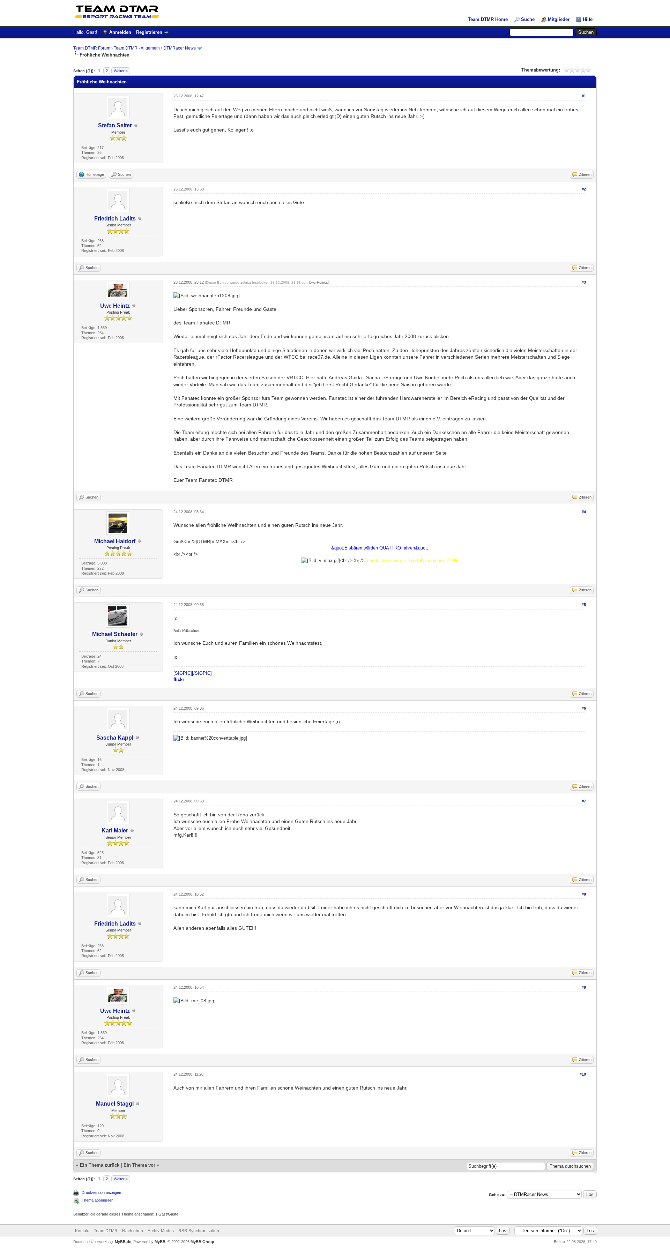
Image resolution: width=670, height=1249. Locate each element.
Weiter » (121, 71)
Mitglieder (559, 19)
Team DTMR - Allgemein (137, 48)
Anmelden (120, 32)
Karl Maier (115, 830)
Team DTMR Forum (91, 48)
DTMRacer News (179, 48)
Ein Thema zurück (99, 1165)
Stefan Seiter (115, 125)
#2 (584, 189)
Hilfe (588, 19)
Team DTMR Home (488, 19)
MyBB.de (123, 1242)
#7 (584, 801)
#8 (584, 894)
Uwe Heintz (115, 306)
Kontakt (82, 1230)
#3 (584, 282)
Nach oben (132, 1230)
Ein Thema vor (139, 1165)
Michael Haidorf (114, 541)
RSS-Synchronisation (198, 1230)
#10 (583, 1074)
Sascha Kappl (114, 738)
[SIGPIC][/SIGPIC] (192, 673)
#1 (584, 96)
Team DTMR (106, 1230)
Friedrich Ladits (115, 219)
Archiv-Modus (161, 1230)
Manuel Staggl (115, 1104)
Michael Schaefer (114, 634)
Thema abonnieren (97, 1200)
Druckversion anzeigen (101, 1192)
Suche (528, 19)
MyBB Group (202, 1242)
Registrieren (149, 32)
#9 (584, 987)
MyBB (160, 1242)
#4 (584, 512)
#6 (584, 708)
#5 (584, 605)
